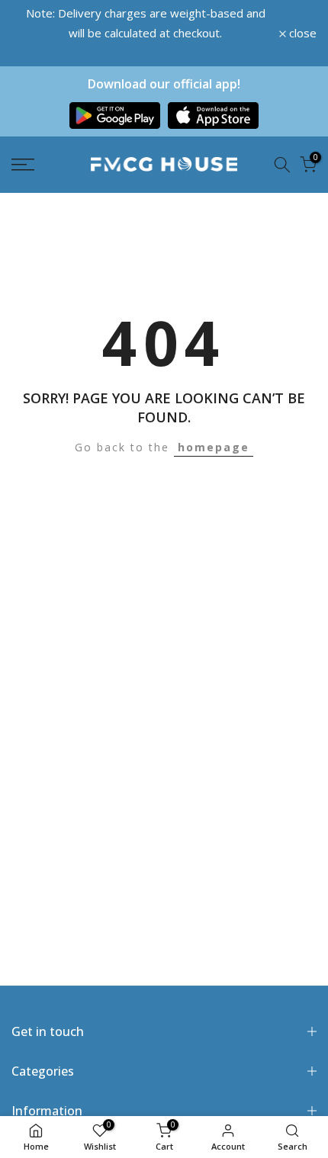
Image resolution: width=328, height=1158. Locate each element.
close (301, 33)
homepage (213, 447)
